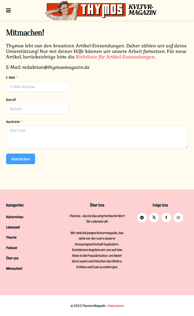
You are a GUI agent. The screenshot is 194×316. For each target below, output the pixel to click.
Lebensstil (13, 227)
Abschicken (20, 158)
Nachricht (13, 121)
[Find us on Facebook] (166, 217)
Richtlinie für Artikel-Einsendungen (115, 57)
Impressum (116, 305)
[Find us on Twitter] (154, 217)
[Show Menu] (8, 10)
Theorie (11, 237)
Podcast (11, 247)
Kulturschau (14, 217)
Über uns (12, 258)
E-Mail (10, 77)
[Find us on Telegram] (142, 217)
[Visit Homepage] (100, 10)
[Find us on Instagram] (178, 217)
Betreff (11, 99)
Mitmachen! (14, 268)
